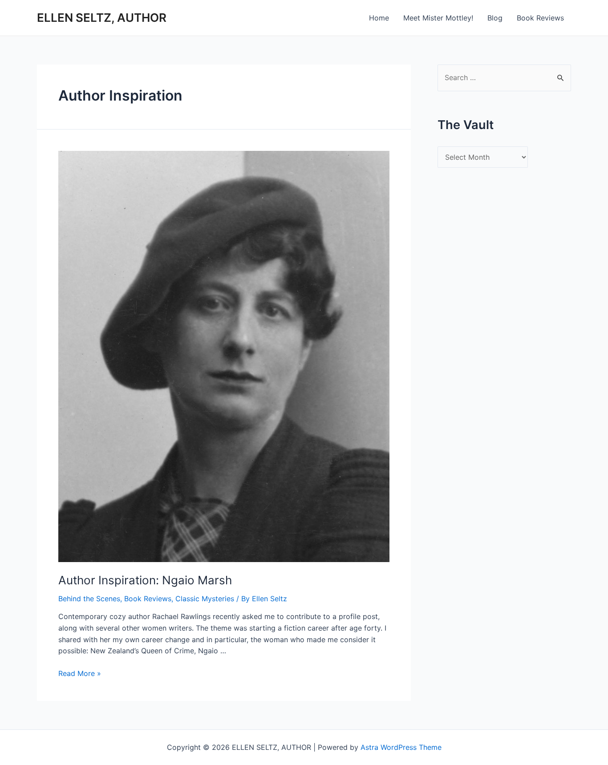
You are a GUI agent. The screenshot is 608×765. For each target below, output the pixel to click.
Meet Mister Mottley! (438, 17)
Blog (495, 17)
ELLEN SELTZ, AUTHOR (101, 17)
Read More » (79, 673)
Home (379, 17)
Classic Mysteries (204, 598)
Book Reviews (540, 17)
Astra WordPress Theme (401, 747)
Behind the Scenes (89, 598)
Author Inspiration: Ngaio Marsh (145, 580)
